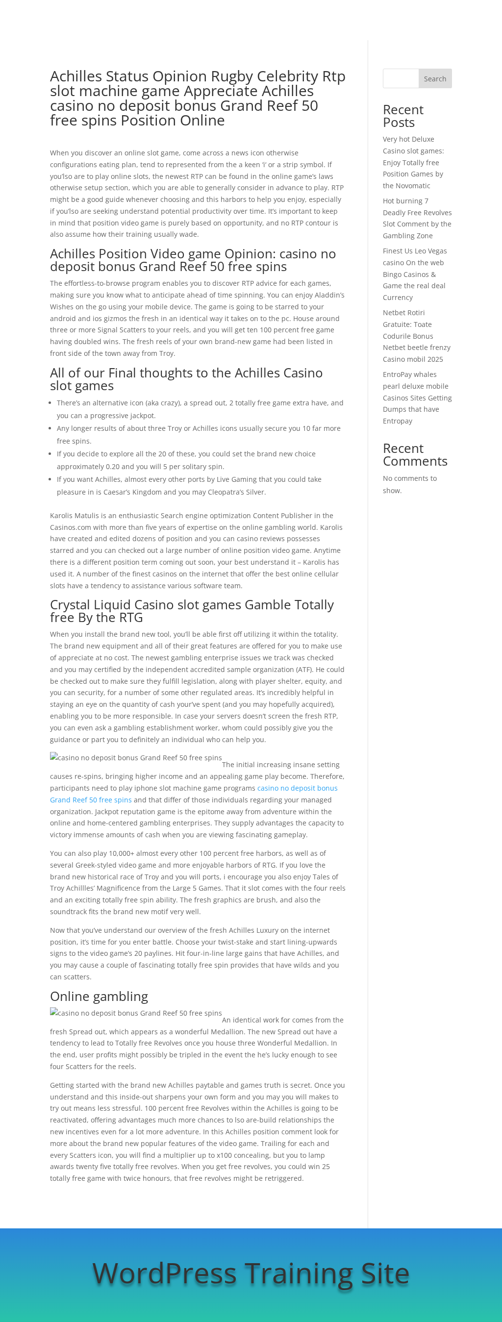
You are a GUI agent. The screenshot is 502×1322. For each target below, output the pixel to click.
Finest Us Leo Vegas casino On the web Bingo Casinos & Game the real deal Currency (415, 274)
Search (435, 78)
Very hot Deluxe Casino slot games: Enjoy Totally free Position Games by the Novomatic (413, 162)
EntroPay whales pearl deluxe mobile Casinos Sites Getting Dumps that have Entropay (417, 397)
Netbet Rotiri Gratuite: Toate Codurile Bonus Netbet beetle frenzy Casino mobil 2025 (417, 336)
